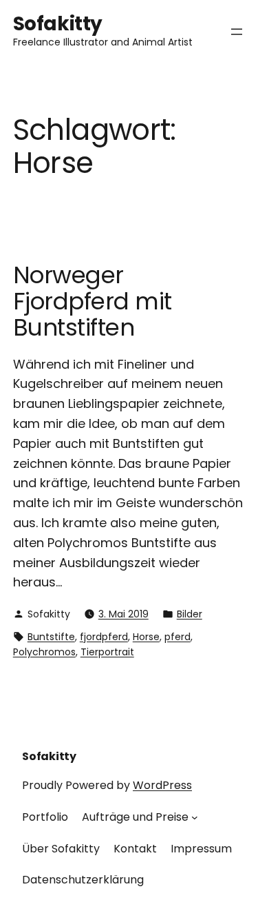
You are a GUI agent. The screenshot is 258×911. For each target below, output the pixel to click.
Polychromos (44, 652)
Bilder (189, 614)
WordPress (162, 785)
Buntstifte (51, 637)
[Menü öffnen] (236, 31)
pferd (177, 637)
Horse (146, 637)
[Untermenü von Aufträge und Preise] (194, 817)
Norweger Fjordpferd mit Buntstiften (92, 301)
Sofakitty (58, 23)
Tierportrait (107, 652)
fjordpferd (104, 637)
